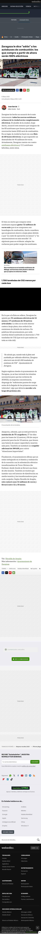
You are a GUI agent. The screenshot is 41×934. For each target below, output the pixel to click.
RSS (34, 775)
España (34, 568)
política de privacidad (28, 766)
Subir (33, 848)
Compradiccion (7, 902)
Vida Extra (24, 861)
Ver (21, 659)
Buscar (38, 840)
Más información (31, 932)
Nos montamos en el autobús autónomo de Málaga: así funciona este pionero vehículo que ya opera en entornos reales (19, 269)
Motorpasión (25, 884)
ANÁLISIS (5, 6)
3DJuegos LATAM (26, 912)
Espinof (23, 874)
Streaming (5, 807)
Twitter (21, 90)
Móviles (23, 811)
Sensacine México (27, 915)
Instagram (26, 775)
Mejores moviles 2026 (23, 746)
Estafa (17, 37)
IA (11, 37)
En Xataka (6, 265)
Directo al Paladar (7, 884)
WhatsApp (10, 775)
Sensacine (24, 871)
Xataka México (6, 912)
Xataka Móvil (6, 861)
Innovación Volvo (24, 20)
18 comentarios (9, 90)
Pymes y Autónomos (27, 899)
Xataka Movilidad (23, 568)
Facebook (17, 90)
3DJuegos (24, 858)
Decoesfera (5, 899)
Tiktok (11, 779)
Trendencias (6, 896)
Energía (4, 814)
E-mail (28, 90)
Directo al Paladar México (10, 920)
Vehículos (12, 568)
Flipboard (24, 90)
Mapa (37, 37)
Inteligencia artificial (9, 822)
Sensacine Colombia (27, 917)
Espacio (4, 811)
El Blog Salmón (25, 896)
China (6, 37)
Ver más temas (8, 832)
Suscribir (34, 762)
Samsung (24, 818)
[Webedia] (36, 1)
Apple (4, 818)
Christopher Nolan (27, 37)
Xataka (4, 858)
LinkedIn (7, 779)
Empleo (4, 826)
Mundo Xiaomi (6, 869)
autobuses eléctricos (10, 145)
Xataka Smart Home (8, 866)
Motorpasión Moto (27, 886)
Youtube (22, 775)
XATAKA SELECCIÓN (16, 6)
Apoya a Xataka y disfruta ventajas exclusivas (20, 791)
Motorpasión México (27, 920)
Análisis (23, 807)
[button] (13, 106)
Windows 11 (25, 826)
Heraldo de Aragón (13, 558)
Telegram (30, 775)
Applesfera (5, 864)
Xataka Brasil (6, 915)
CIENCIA (28, 6)
